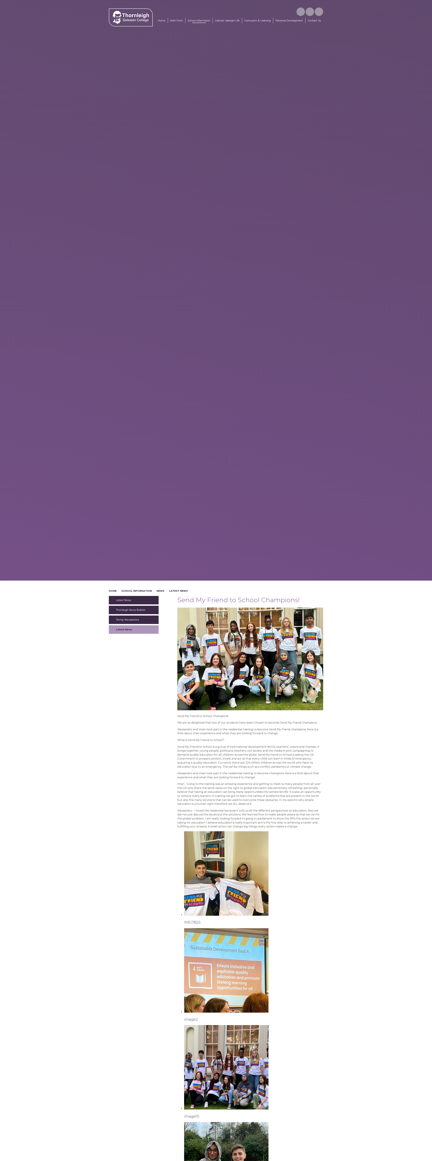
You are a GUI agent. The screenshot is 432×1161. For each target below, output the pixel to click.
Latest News (178, 590)
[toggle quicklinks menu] (310, 12)
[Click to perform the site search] (319, 12)
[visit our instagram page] (300, 12)
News (160, 590)
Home (113, 590)
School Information (136, 590)
